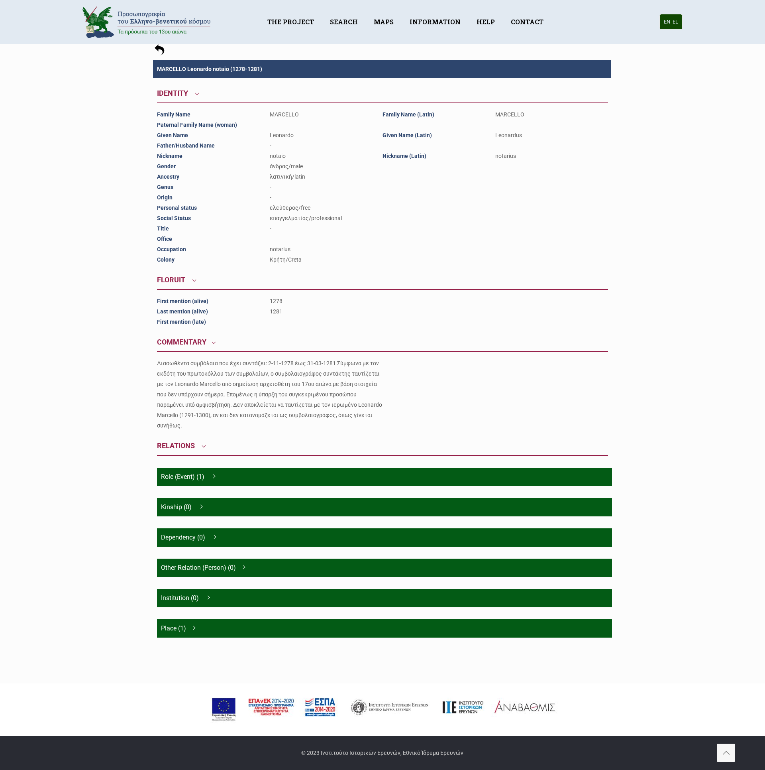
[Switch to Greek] (559, 10)
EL (675, 22)
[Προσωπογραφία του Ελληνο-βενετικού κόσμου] (147, 22)
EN (667, 22)
